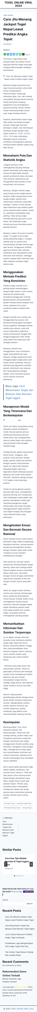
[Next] (31, 864)
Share (27, 55)
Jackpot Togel (9, 803)
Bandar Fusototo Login (11, 979)
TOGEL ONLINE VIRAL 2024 (22, 1009)
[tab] (14, 875)
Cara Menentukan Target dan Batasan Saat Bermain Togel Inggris (8, 827)
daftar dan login (20, 987)
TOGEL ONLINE (8, 15)
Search (5, 900)
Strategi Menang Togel (12, 808)
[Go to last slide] (5, 864)
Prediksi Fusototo (9, 982)
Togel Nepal (22, 727)
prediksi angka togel (24, 803)
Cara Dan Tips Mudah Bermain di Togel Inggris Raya (17, 861)
